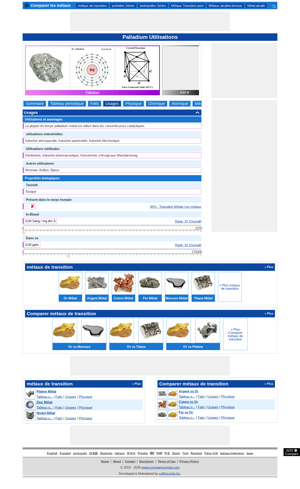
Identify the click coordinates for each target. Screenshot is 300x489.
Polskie (143, 453)
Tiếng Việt (211, 453)
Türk (185, 453)
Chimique (156, 103)
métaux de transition (92, 5)
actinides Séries (123, 5)
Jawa (249, 453)
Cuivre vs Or (188, 402)
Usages (112, 103)
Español (65, 453)
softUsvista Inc (170, 473)
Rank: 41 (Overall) (188, 245)
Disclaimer (146, 461)
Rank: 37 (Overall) (188, 221)
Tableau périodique (67, 103)
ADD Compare (291, 452)
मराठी (159, 453)
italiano (120, 453)
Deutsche (106, 453)
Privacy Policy (189, 461)
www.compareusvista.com (160, 467)
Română (196, 453)
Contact (130, 461)
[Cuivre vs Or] (167, 404)
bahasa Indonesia (232, 453)
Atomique (180, 103)
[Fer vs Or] (167, 415)
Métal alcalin (256, 5)
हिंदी (152, 453)
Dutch (176, 453)
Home (105, 461)
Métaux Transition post (187, 5)
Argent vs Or (189, 391)
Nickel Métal (45, 413)
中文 (167, 453)
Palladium (92, 92)
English (52, 453)
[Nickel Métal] (30, 415)
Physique (133, 103)
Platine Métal (46, 391)
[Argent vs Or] (167, 394)
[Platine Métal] (30, 394)
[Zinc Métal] (30, 404)
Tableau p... (44, 397)
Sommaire (35, 103)
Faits (94, 103)
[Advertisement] (150, 21)
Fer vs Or (186, 412)
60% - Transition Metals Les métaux (175, 206)
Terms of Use (166, 461)
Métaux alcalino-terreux (225, 5)
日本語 (93, 453)
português (80, 453)
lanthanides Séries (153, 5)
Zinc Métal (44, 402)
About (117, 461)
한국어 (131, 453)
